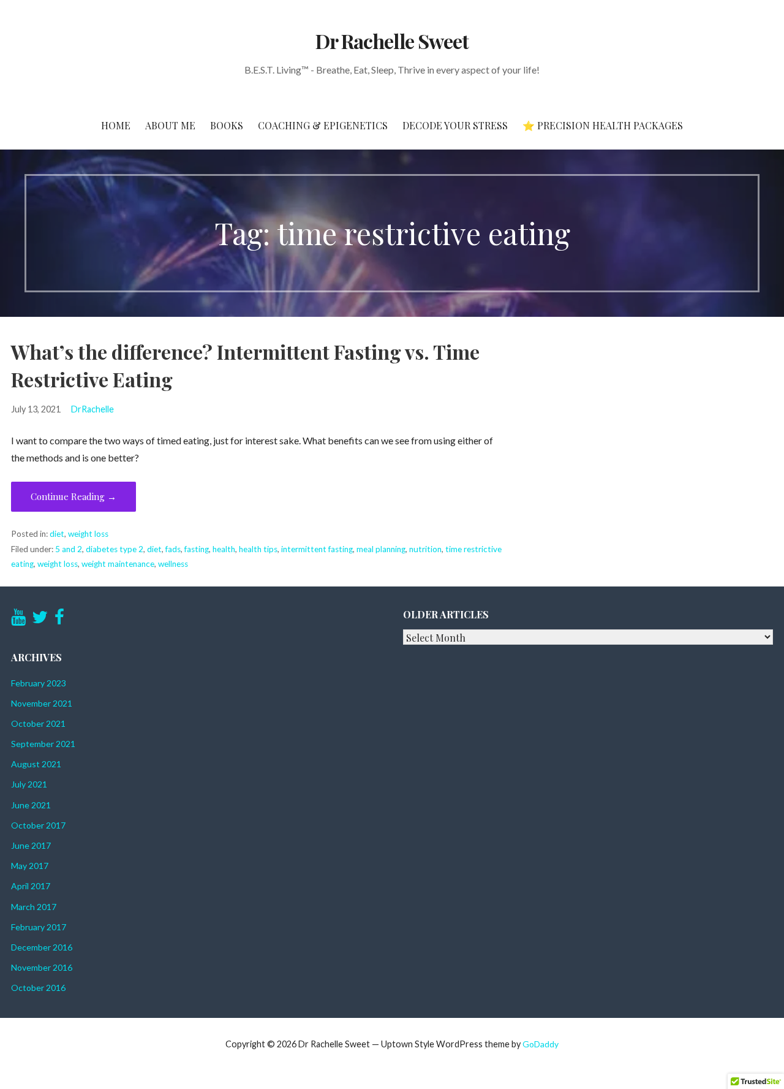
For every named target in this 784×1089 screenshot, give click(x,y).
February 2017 (38, 927)
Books (226, 125)
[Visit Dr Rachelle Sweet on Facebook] (59, 620)
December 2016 (41, 947)
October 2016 (38, 987)
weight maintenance (117, 564)
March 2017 (33, 906)
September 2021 (43, 743)
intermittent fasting (317, 549)
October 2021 (38, 723)
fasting (196, 549)
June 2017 (31, 845)
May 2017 (29, 865)
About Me (170, 125)
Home (115, 125)
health (224, 549)
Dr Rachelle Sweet (392, 41)
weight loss (88, 534)
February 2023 (38, 683)
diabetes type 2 (114, 549)
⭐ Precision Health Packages (602, 125)
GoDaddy (540, 1044)
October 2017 (38, 825)
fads (173, 549)
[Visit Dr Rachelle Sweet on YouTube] (18, 620)
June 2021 (31, 805)
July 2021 (29, 784)
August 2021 (36, 764)
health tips (258, 549)
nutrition (425, 549)
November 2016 (41, 967)
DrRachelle (92, 409)
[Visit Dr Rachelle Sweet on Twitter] (40, 620)
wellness (173, 564)
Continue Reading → (73, 496)
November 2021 (41, 703)
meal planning (380, 549)
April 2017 (30, 886)
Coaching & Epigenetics (323, 125)
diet (57, 534)
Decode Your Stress (455, 125)
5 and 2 (68, 549)
